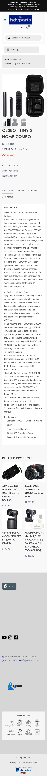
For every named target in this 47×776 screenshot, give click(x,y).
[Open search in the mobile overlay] (23, 37)
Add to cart (12, 555)
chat (11, 586)
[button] (41, 78)
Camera (14, 171)
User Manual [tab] (7, 197)
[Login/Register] (22, 28)
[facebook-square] (16, 637)
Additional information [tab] (27, 190)
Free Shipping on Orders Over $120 (23, 7)
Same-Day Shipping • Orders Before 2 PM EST (23, 4)
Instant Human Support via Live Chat (23, 2)
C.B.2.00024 (11, 176)
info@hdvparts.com (30, 660)
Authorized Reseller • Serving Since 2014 (23, 9)
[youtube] (4, 637)
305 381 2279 (11, 660)
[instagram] (10, 637)
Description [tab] (7, 190)
